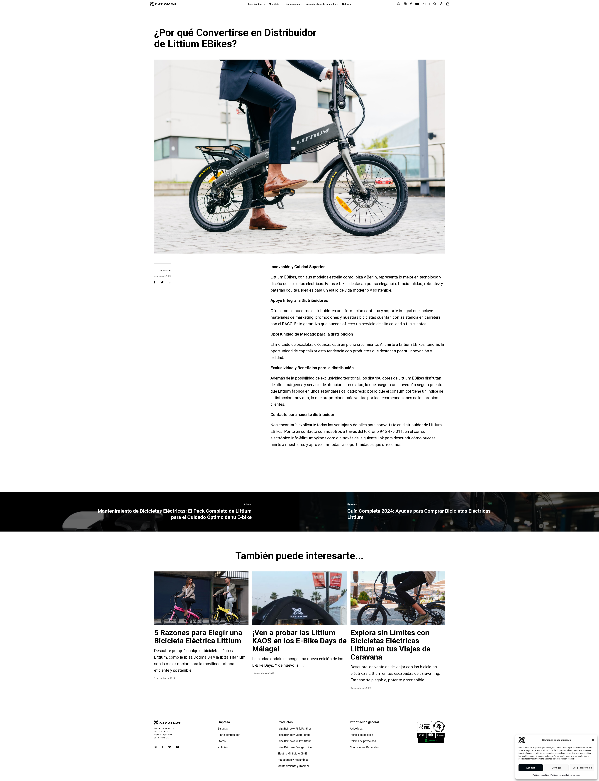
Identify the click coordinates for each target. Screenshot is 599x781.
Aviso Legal (575, 775)
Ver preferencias (582, 767)
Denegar (556, 767)
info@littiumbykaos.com (313, 438)
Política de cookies (541, 775)
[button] (592, 740)
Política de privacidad (559, 775)
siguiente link (372, 438)
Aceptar (530, 767)
